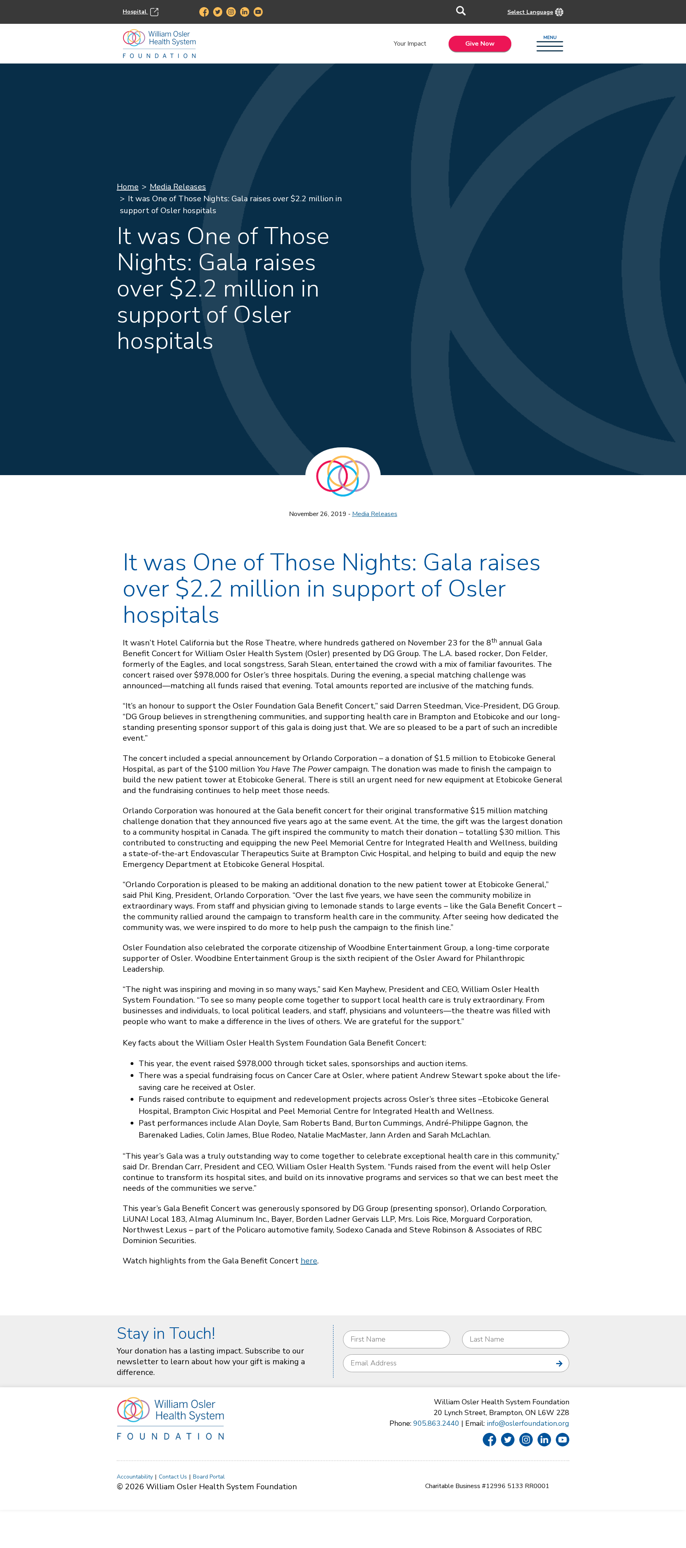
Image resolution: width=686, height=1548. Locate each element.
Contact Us (173, 1477)
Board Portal (209, 1477)
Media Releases (178, 186)
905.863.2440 (436, 1423)
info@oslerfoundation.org (528, 1423)
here (309, 1260)
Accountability (135, 1477)
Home (128, 186)
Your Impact (410, 43)
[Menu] (549, 44)
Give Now (480, 43)
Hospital (135, 11)
